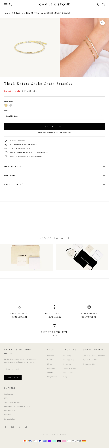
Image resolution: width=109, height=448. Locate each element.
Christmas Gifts (89, 364)
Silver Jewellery (22, 13)
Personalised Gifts (90, 360)
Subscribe (13, 377)
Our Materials (68, 360)
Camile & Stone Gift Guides (94, 356)
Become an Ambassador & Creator (18, 406)
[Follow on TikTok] (26, 427)
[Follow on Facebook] (5, 427)
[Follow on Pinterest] (19, 427)
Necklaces (51, 360)
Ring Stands (52, 377)
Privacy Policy (9, 419)
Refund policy (68, 372)
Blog (65, 377)
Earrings (50, 356)
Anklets (50, 372)
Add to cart (54, 127)
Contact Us (8, 394)
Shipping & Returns (12, 402)
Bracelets (51, 368)
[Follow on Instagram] (12, 427)
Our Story (67, 356)
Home (7, 13)
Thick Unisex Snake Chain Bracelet (52, 13)
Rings (49, 364)
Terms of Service (70, 368)
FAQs (6, 398)
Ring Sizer (67, 364)
